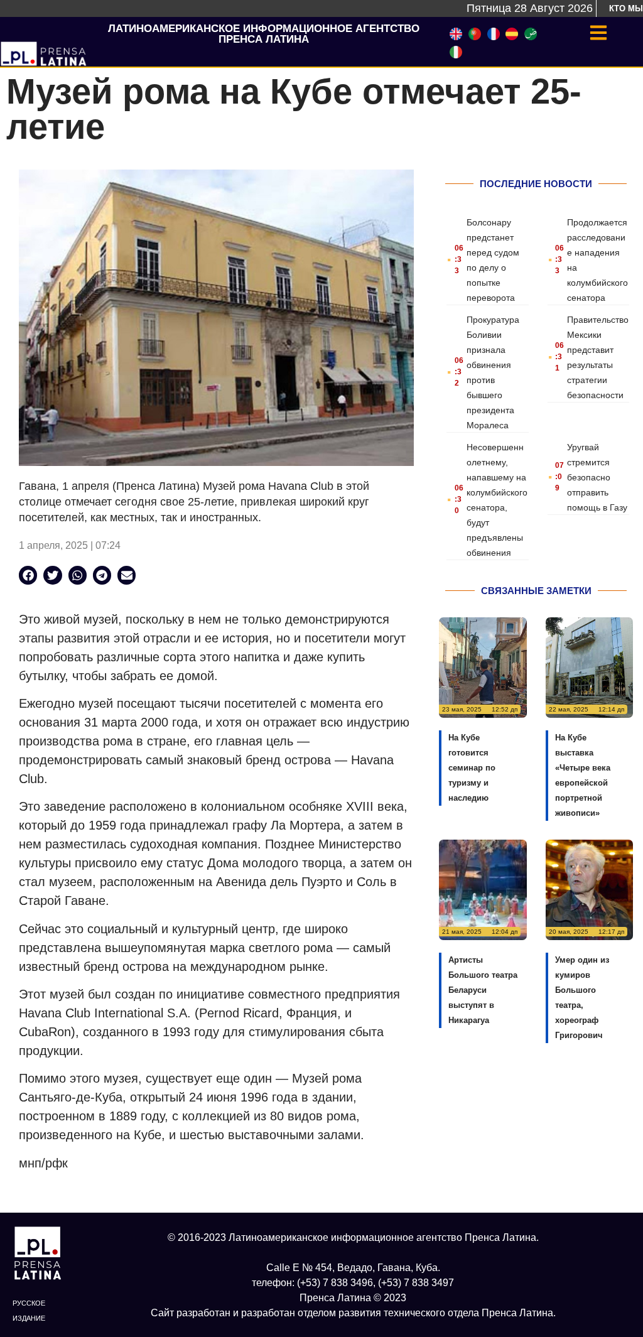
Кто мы (626, 8)
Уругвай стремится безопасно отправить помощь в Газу (597, 477)
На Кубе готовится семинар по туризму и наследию (471, 768)
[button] (28, 575)
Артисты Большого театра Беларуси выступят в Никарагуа (482, 990)
